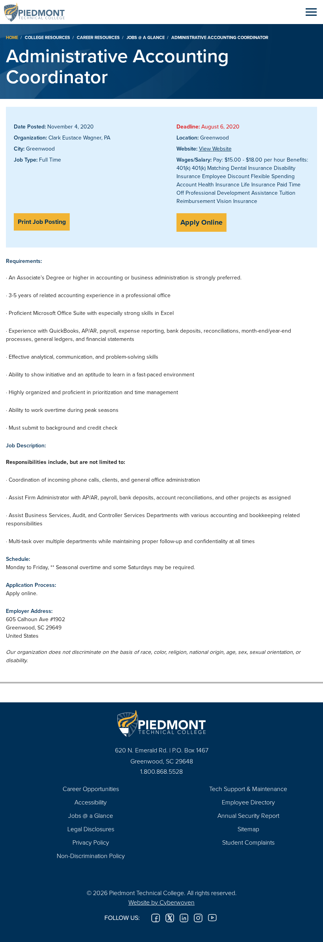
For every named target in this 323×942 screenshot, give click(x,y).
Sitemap (248, 829)
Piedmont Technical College (37, 12)
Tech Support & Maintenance (248, 788)
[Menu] (311, 12)
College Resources (47, 37)
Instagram (198, 918)
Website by (161, 902)
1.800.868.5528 (161, 771)
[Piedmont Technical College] (161, 723)
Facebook (155, 918)
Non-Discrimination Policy (91, 855)
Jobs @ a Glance (145, 37)
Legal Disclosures (90, 829)
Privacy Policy (90, 842)
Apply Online (201, 222)
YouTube (212, 918)
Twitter (169, 918)
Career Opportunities (91, 788)
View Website (215, 149)
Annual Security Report (248, 815)
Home (12, 37)
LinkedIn (184, 918)
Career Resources (98, 37)
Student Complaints (248, 842)
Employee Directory (248, 802)
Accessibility (90, 802)
